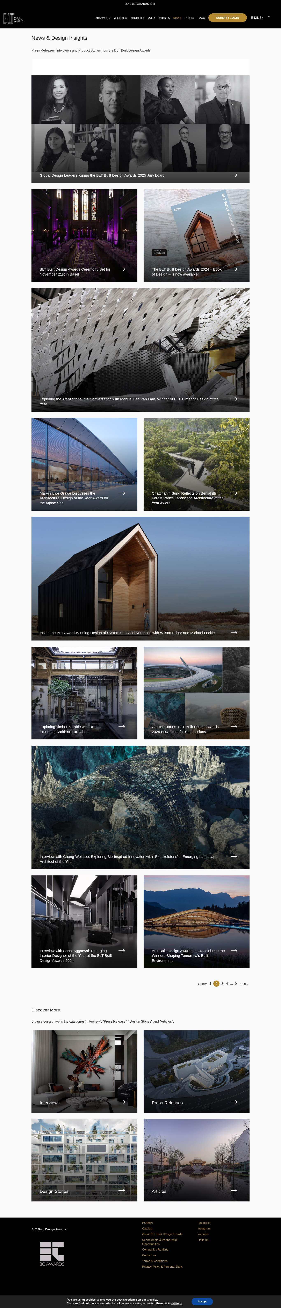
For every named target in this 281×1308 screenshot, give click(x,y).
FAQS (201, 17)
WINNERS (120, 17)
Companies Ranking (155, 1249)
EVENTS (164, 17)
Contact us (149, 1255)
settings (176, 1303)
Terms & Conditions (154, 1260)
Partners (147, 1222)
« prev (202, 983)
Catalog (147, 1228)
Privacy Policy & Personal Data (162, 1266)
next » (244, 983)
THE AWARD (102, 17)
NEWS (177, 17)
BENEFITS (137, 17)
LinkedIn (203, 1239)
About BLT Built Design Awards (162, 1234)
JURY (151, 17)
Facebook (203, 1222)
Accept (202, 1301)
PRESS (189, 17)
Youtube (202, 1234)
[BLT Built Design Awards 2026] (37, 17)
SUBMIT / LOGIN (227, 17)
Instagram (204, 1228)
